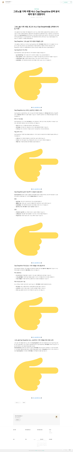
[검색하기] (61, 2)
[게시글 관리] (20, 402)
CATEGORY (66, 2)
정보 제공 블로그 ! (8, 1)
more (34, 439)
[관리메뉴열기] (71, 2)
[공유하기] (18, 402)
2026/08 (41, 439)
